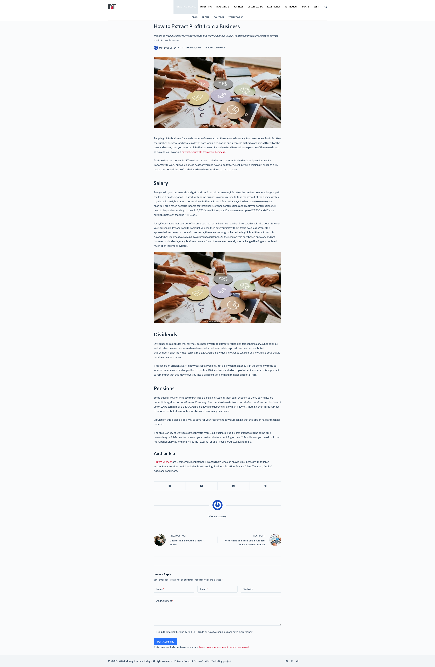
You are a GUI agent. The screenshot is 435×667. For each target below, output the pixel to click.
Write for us (236, 17)
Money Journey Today (137, 661)
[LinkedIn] (265, 486)
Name (160, 589)
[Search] (326, 7)
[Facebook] (170, 486)
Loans (305, 6)
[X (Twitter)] (202, 486)
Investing (206, 6)
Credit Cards (255, 6)
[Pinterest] (233, 486)
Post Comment (165, 641)
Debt (316, 6)
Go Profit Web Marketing (208, 661)
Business (238, 6)
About (205, 17)
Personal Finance (186, 6)
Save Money (273, 6)
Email (204, 589)
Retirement (291, 6)
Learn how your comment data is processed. (224, 647)
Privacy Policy (182, 661)
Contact (219, 17)
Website (248, 589)
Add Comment (164, 600)
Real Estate (222, 6)
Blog (194, 17)
